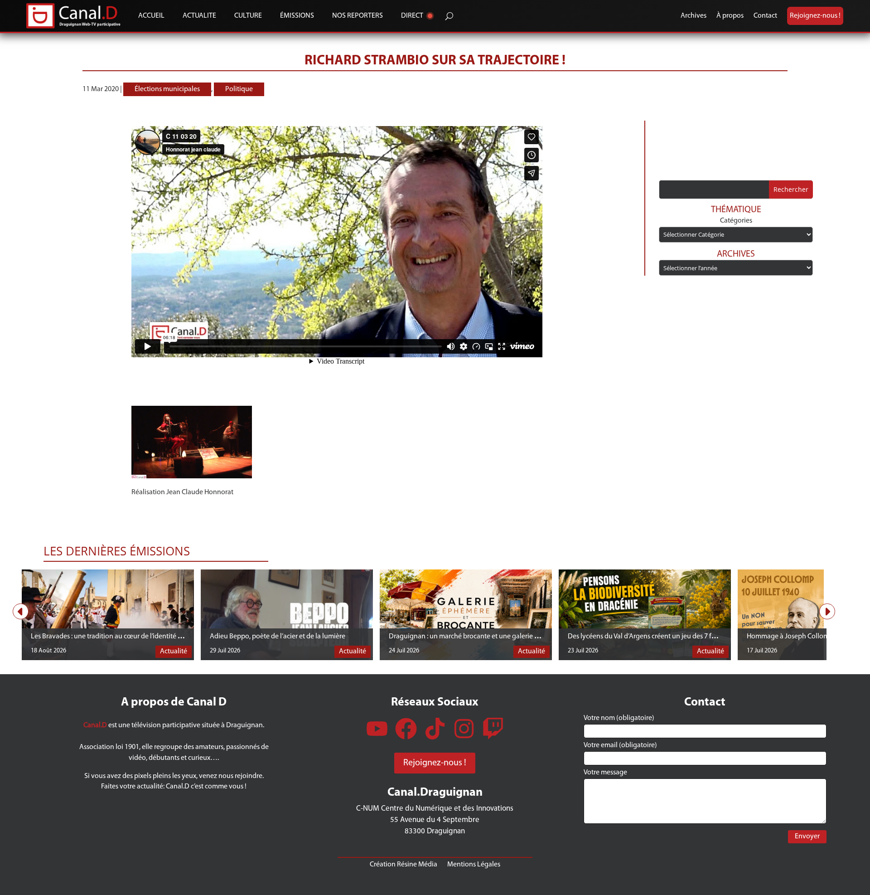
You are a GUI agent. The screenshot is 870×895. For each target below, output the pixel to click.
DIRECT (412, 15)
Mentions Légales (473, 864)
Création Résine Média (403, 864)
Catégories (736, 220)
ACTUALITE (199, 15)
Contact (765, 15)
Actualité (173, 651)
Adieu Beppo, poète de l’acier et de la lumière (277, 636)
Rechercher (790, 189)
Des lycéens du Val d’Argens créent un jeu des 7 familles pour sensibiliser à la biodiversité (700, 636)
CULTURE (248, 15)
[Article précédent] (21, 611)
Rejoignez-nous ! (815, 15)
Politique (239, 89)
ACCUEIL (151, 15)
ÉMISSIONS (297, 15)
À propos (730, 15)
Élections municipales (167, 89)
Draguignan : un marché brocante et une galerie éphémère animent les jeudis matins (516, 636)
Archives (693, 15)
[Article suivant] (827, 611)
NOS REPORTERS (357, 15)
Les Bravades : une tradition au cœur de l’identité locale (113, 636)
